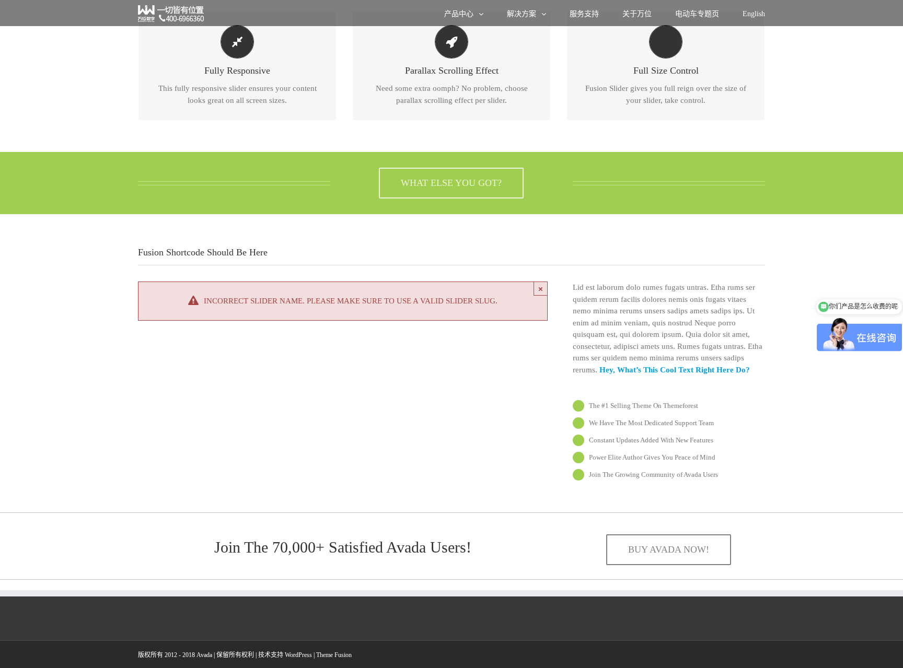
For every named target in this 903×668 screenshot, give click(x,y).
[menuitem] (475, 13)
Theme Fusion (334, 655)
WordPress (298, 655)
